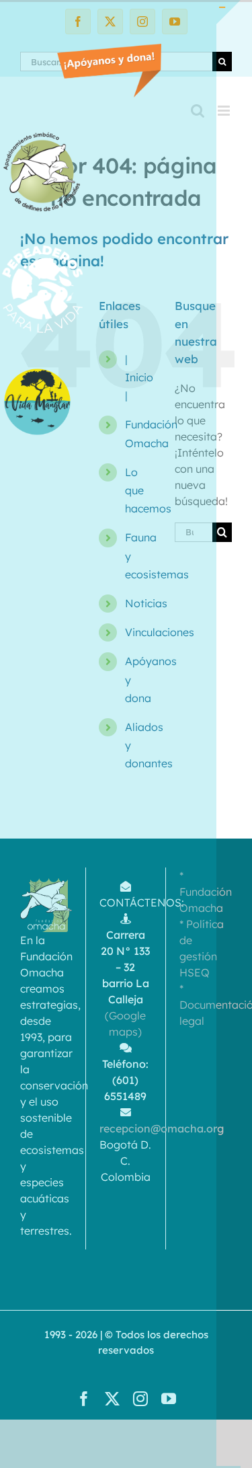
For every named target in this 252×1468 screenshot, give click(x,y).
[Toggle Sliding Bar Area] (228, 12)
